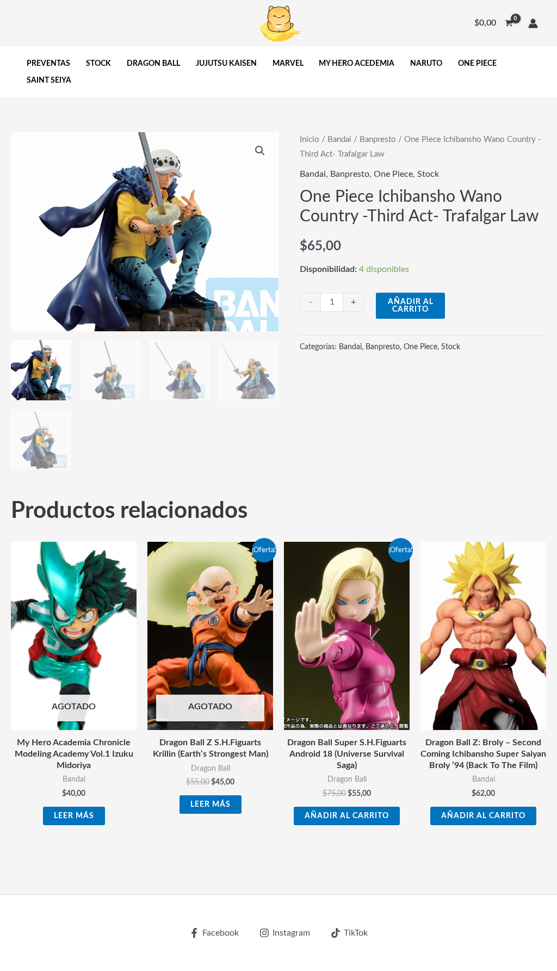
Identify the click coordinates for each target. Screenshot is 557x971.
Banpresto (378, 139)
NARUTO (426, 63)
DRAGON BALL (153, 63)
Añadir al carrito (411, 305)
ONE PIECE (477, 63)
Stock (428, 174)
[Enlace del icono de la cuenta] (533, 23)
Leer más (74, 816)
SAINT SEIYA (49, 80)
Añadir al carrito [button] (347, 816)
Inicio (309, 139)
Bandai (339, 139)
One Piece (393, 174)
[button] (260, 150)
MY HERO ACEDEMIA (356, 63)
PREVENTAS (48, 63)
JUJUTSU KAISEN (226, 63)
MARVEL (288, 63)
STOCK (98, 63)
